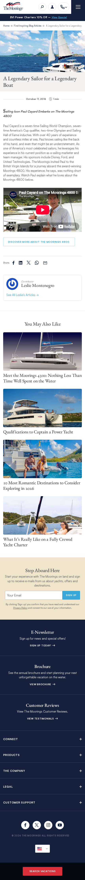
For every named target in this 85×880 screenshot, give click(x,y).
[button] (42, 739)
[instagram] (48, 825)
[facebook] (25, 825)
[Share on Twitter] (20, 263)
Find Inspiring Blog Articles (28, 25)
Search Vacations (42, 871)
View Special (59, 17)
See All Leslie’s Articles (21, 295)
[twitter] (37, 825)
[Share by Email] (45, 263)
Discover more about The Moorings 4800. (39, 241)
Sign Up (71, 595)
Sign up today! (41, 645)
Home (6, 25)
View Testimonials (41, 718)
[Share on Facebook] (13, 263)
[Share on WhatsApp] (37, 263)
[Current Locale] (42, 849)
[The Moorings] (14, 7)
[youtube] (60, 825)
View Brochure (41, 684)
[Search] (42, 7)
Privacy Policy (20, 607)
